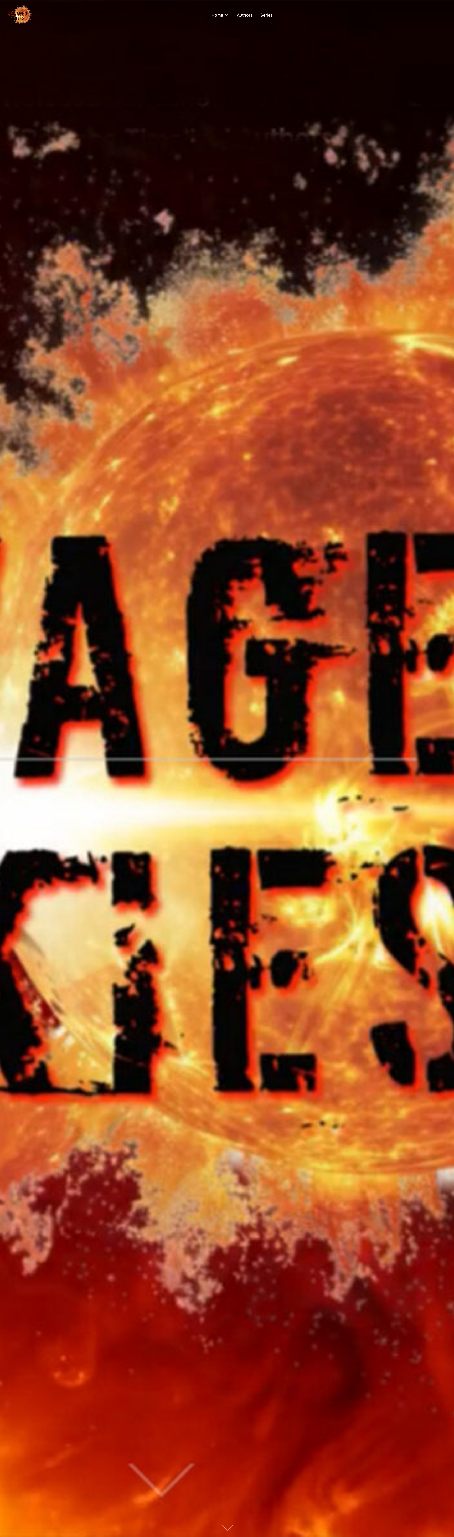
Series (266, 15)
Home (217, 15)
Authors (244, 15)
